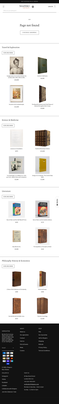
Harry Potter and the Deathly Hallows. (42, 220)
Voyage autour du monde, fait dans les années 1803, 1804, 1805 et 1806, (16, 76)
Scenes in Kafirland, (42, 76)
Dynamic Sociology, (42, 316)
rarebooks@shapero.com (31, 384)
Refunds (41, 344)
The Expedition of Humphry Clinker (42, 247)
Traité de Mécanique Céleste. (42, 149)
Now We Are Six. (16, 247)
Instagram (5, 376)
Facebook (4, 382)
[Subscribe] (12, 348)
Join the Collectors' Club (9, 392)
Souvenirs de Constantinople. (16, 104)
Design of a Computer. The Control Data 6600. (42, 176)
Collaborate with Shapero (9, 389)
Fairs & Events (24, 344)
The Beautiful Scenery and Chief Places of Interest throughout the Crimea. (42, 105)
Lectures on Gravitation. (16, 149)
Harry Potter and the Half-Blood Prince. (17, 220)
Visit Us (22, 341)
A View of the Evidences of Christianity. (16, 289)
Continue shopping (29, 32)
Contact (22, 338)
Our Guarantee (43, 335)
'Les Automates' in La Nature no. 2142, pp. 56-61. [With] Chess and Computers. (16, 176)
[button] (3, 6)
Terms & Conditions (44, 351)
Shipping (41, 341)
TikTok (4, 379)
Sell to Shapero (43, 338)
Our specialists (24, 335)
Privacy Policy (43, 347)
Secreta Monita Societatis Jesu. (17, 316)
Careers (22, 351)
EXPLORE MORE (8, 52)
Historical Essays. (42, 289)
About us (22, 332)
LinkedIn (4, 386)
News (21, 347)
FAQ (40, 332)
